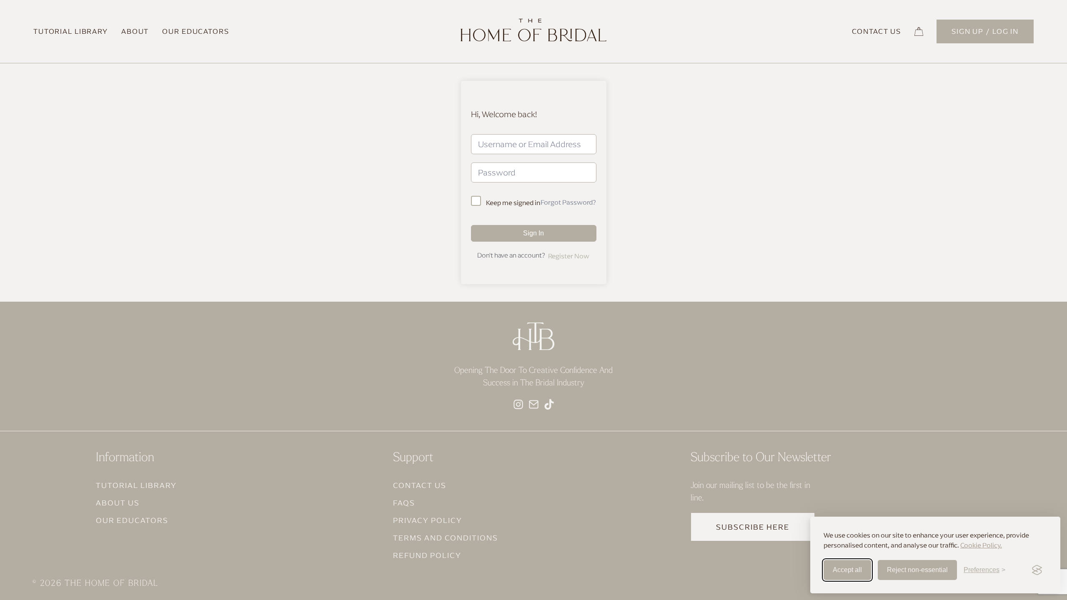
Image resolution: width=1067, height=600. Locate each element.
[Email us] (533, 404)
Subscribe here (752, 526)
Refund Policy (427, 555)
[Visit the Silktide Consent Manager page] (1037, 570)
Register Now (568, 256)
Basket (918, 31)
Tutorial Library (70, 31)
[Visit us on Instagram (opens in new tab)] (518, 404)
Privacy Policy (427, 520)
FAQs (404, 502)
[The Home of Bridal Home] (533, 38)
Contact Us (876, 31)
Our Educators (195, 31)
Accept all (847, 569)
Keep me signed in (513, 203)
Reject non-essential (917, 569)
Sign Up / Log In (985, 31)
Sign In (533, 233)
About (135, 31)
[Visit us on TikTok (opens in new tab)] (549, 404)
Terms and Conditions (445, 537)
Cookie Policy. (981, 545)
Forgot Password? (568, 202)
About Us (118, 502)
